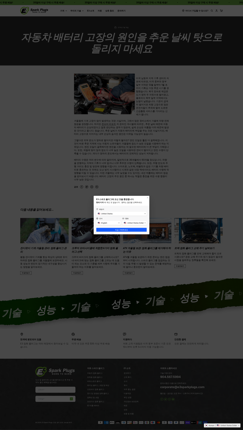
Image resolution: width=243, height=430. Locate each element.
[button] (222, 425)
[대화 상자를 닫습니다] (147, 197)
